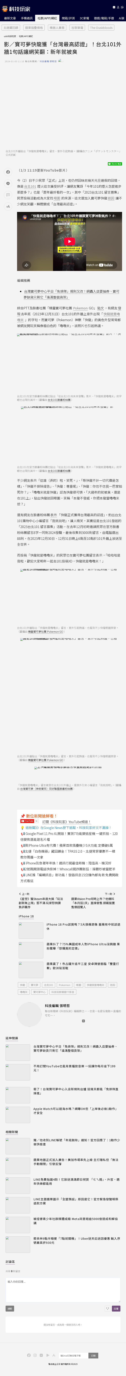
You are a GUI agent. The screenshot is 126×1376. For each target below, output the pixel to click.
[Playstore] (47, 1355)
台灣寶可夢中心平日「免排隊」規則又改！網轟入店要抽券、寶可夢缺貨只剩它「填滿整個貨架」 (75, 1048)
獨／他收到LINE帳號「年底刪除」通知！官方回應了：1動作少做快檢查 (76, 1142)
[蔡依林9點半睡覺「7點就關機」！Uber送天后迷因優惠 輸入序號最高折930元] (18, 1244)
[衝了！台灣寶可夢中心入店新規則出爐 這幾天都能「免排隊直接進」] (18, 1095)
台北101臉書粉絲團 (59, 400)
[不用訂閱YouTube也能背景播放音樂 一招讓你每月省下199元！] (18, 1072)
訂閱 (93, 1355)
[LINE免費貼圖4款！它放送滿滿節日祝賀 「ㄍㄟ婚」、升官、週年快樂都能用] (18, 1185)
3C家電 (84, 18)
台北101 (48, 985)
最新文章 (10, 18)
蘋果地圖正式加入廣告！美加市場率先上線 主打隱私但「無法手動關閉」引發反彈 (75, 1162)
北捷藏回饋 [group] (10, 27)
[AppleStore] (53, 1355)
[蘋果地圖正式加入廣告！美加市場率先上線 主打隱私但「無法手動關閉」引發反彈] (18, 1166)
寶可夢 (34, 985)
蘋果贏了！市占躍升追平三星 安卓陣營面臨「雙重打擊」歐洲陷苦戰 (83, 966)
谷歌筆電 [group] (77, 27)
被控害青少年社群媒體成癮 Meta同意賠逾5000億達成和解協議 (75, 1221)
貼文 (100, 308)
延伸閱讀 (12, 1038)
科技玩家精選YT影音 (63, 992)
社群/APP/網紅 (47, 18)
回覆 (116, 1308)
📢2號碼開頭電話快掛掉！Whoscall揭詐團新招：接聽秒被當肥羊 (68, 869)
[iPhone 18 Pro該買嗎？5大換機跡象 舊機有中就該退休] (31, 930)
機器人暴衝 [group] (57, 27)
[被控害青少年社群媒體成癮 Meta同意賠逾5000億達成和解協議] (18, 1225)
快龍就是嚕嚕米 (95, 985)
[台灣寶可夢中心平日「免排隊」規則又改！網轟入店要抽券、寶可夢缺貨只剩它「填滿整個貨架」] (18, 1052)
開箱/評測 (68, 18)
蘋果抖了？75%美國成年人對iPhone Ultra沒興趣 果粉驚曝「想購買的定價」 (83, 946)
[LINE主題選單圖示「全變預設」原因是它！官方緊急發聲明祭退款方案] (18, 1205)
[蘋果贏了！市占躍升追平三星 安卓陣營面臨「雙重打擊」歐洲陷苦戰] (31, 970)
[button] (118, 8)
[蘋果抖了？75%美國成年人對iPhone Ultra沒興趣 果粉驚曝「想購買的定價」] (31, 950)
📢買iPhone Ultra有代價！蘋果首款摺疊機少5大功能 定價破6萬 (67, 845)
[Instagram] (34, 1355)
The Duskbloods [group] (101, 27)
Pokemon (64, 985)
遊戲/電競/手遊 (104, 18)
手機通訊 (27, 18)
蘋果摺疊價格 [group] (34, 27)
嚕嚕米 (23, 992)
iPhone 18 (26, 916)
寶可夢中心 (39, 992)
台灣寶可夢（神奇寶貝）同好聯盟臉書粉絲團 (46, 789)
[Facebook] (28, 1355)
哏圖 (78, 985)
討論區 (10, 1261)
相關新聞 (12, 1132)
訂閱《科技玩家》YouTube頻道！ (66, 821)
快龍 (22, 985)
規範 (10, 1308)
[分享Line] (8, 183)
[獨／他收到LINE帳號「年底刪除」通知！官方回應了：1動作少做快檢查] (18, 1146)
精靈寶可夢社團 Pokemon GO (45, 631)
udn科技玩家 (10, 36)
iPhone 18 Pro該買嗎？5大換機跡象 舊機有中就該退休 (83, 926)
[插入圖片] (108, 1309)
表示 (53, 514)
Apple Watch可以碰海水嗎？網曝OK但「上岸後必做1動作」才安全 (75, 1111)
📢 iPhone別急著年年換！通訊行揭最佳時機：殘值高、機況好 (66, 863)
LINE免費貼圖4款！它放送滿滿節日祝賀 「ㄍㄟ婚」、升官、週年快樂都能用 (76, 1181)
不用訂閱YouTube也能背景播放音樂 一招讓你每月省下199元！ (74, 1068)
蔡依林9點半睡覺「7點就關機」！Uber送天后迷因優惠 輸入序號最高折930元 (76, 1240)
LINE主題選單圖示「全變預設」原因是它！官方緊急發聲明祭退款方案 (75, 1201)
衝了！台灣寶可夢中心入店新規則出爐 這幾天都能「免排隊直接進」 (75, 1091)
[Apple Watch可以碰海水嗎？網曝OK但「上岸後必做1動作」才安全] (18, 1115)
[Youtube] (114, 8)
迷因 (112, 985)
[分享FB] (8, 172)
